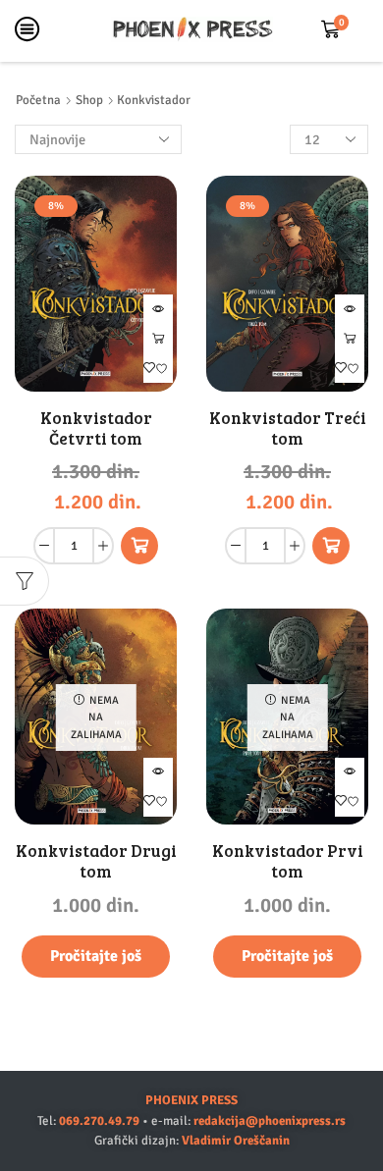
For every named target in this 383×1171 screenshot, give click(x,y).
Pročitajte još (95, 956)
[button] (139, 545)
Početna (38, 100)
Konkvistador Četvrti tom (96, 428)
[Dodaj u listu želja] (158, 368)
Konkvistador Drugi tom (96, 860)
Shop (89, 100)
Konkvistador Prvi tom (287, 860)
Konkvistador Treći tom (287, 428)
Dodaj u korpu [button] (158, 338)
